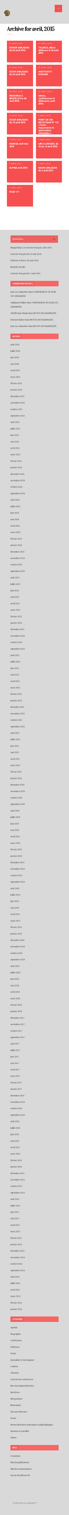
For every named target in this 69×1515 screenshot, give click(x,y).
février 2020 (16, 849)
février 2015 (16, 1238)
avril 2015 (15, 1225)
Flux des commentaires (20, 1469)
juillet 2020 (15, 817)
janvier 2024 (16, 545)
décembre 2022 (17, 629)
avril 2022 (15, 681)
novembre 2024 (17, 480)
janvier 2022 (16, 701)
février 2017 (16, 1083)
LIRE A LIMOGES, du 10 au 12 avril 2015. (48, 145)
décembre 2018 (17, 940)
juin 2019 (14, 901)
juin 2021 (14, 746)
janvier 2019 (16, 934)
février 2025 (16, 461)
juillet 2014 (15, 1283)
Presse (13, 1418)
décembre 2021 (17, 707)
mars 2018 (15, 998)
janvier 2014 (16, 1309)
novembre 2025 (17, 403)
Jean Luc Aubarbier (19, 292)
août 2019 (14, 888)
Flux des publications (19, 1462)
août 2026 (14, 345)
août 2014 (14, 1277)
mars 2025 (15, 454)
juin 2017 (14, 1057)
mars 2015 (15, 1231)
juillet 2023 (15, 584)
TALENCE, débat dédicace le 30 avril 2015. (48, 50)
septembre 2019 (17, 882)
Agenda (13, 1327)
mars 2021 (15, 765)
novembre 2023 (17, 558)
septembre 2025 (17, 416)
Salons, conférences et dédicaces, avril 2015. (46, 99)
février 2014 (16, 1303)
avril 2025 (15, 448)
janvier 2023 (16, 623)
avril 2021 (15, 759)
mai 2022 (14, 675)
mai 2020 (14, 830)
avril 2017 (15, 1070)
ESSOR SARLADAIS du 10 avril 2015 (18, 121)
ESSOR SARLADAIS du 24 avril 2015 (18, 73)
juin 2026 (14, 357)
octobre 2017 (16, 1031)
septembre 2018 (17, 960)
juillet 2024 (15, 506)
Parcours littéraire (18, 1412)
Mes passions (16, 1399)
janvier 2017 (16, 1089)
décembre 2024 (17, 474)
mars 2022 (15, 688)
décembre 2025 (17, 396)
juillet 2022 (15, 662)
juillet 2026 (15, 351)
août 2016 (14, 1121)
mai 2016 (14, 1141)
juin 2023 (14, 590)
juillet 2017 (15, 1050)
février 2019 (16, 927)
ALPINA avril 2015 (18, 167)
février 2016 (16, 1160)
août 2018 (14, 966)
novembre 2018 (17, 947)
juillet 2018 (15, 972)
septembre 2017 (17, 1037)
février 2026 (16, 383)
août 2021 (14, 733)
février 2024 (16, 539)
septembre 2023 (17, 571)
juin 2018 (14, 979)
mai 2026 (14, 364)
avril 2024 (15, 526)
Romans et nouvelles (19, 1431)
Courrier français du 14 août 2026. (26, 254)
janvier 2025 (16, 467)
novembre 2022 (17, 636)
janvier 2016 (16, 1167)
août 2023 (14, 578)
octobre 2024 (16, 487)
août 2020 (14, 811)
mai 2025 (14, 442)
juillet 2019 (15, 895)
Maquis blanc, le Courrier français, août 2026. (31, 248)
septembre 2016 (17, 1115)
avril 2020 (15, 836)
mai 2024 (14, 519)
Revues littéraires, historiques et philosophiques (31, 1425)
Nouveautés (15, 1405)
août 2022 (14, 655)
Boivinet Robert (17, 320)
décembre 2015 (17, 1173)
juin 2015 (14, 1212)
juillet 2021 (15, 739)
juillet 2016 (15, 1128)
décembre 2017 (17, 1018)
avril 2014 (15, 1290)
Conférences (16, 1340)
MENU (58, 8)
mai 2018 (14, 985)
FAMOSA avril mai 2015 (18, 145)
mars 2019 (15, 921)
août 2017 (14, 1044)
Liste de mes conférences (21, 1379)
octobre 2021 (16, 720)
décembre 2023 (17, 552)
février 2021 (16, 772)
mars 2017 (15, 1076)
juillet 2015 (15, 1206)
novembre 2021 (17, 714)
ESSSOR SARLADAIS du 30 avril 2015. (19, 49)
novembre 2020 (17, 791)
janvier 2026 (16, 390)
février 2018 (16, 1005)
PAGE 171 (14, 191)
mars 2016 (15, 1154)
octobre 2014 (16, 1264)
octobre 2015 (16, 1186)
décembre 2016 (17, 1096)
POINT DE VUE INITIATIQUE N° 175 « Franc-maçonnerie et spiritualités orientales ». (48, 126)
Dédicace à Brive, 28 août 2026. (24, 260)
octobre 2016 (16, 1108)
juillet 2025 (15, 429)
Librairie (14, 1373)
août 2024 (14, 500)
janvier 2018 (16, 1011)
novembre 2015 (17, 1180)
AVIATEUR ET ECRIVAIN (45, 73)
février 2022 (16, 694)
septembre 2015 (17, 1193)
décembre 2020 (17, 785)
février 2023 (16, 616)
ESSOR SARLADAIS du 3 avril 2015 (47, 169)
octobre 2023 (16, 565)
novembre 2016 (17, 1102)
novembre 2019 (17, 869)
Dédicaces (14, 1347)
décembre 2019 (17, 862)
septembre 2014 (17, 1270)
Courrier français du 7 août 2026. (25, 273)
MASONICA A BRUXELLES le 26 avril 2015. (17, 98)
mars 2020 (15, 843)
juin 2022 (14, 668)
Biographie (15, 1334)
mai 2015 (14, 1218)
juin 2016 (14, 1134)
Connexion (15, 1456)
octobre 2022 (16, 642)
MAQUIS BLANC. (18, 267)
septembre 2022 (17, 649)
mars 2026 (15, 377)
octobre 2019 (16, 875)
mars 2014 (15, 1296)
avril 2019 (15, 914)
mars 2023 (15, 610)
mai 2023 (14, 597)
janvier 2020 (16, 856)
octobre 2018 (16, 953)
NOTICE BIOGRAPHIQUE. (45, 313)
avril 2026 (15, 370)
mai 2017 (14, 1063)
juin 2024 (14, 513)
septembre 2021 (17, 727)
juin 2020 (14, 824)
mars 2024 (15, 532)
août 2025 (14, 422)
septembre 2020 (17, 804)
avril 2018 (15, 992)
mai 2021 (14, 752)
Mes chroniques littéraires (22, 1386)
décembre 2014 (17, 1251)
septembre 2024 (17, 493)
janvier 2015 (16, 1244)
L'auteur (14, 1366)
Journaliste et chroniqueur (22, 1360)
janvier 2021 (16, 778)
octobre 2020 (16, 798)
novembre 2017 (17, 1024)
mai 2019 (14, 908)
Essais (13, 1353)
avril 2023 (15, 603)
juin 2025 (14, 435)
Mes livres (15, 1392)
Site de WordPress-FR (20, 1475)
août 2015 (14, 1199)
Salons (13, 1437)
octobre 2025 (16, 409)
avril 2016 (15, 1147)
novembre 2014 (17, 1257)
